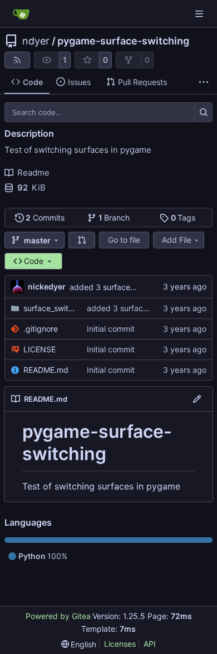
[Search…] (203, 112)
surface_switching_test (49, 308)
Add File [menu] (176, 239)
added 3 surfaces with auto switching (138, 287)
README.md (45, 370)
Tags (183, 217)
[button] (81, 240)
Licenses (120, 643)
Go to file (124, 239)
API (150, 643)
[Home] (21, 14)
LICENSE (39, 349)
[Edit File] (197, 399)
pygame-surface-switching (123, 41)
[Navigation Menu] (200, 13)
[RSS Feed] (17, 60)
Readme (33, 172)
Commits (45, 217)
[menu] (79, 644)
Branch (114, 217)
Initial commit (111, 328)
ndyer (36, 41)
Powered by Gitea (58, 616)
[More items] (204, 82)
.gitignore (40, 328)
